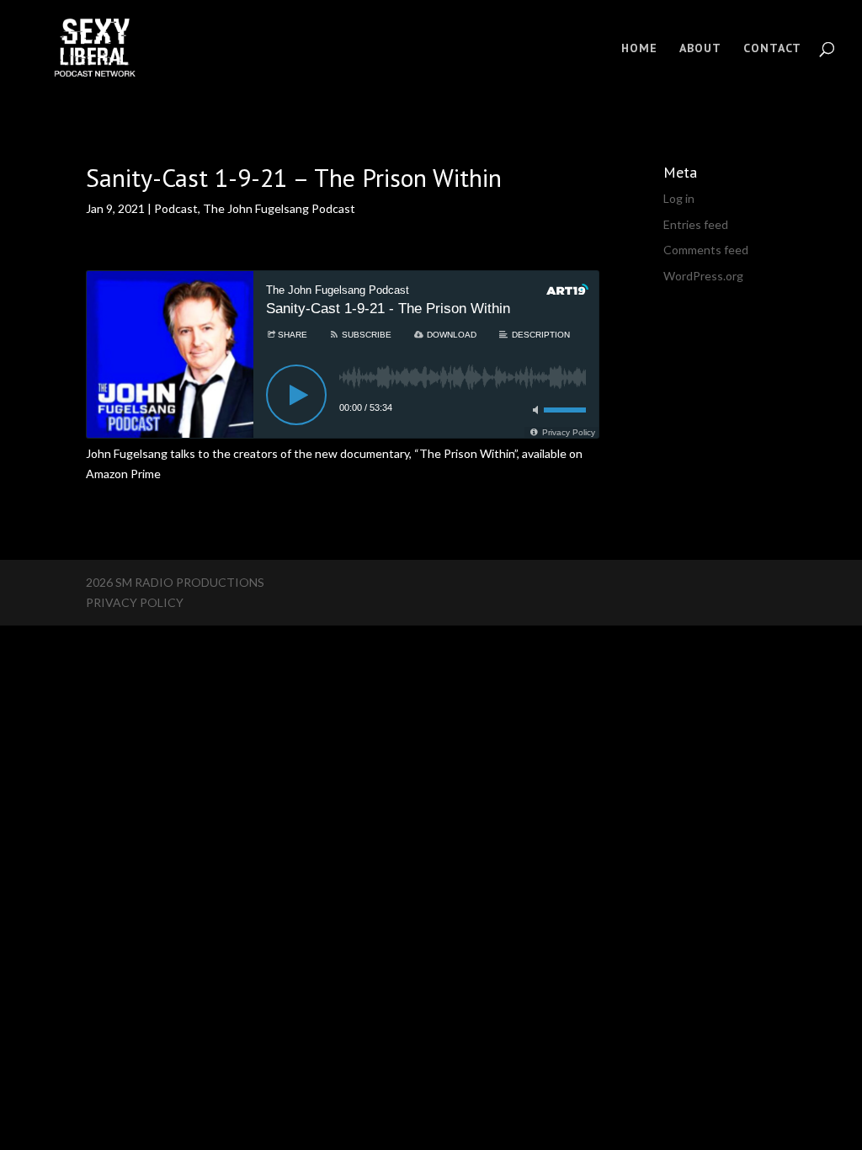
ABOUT (700, 49)
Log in (678, 198)
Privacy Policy (135, 602)
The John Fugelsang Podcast (279, 208)
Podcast (176, 208)
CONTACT (772, 49)
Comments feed (705, 249)
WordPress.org (703, 276)
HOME (639, 49)
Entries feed (695, 224)
